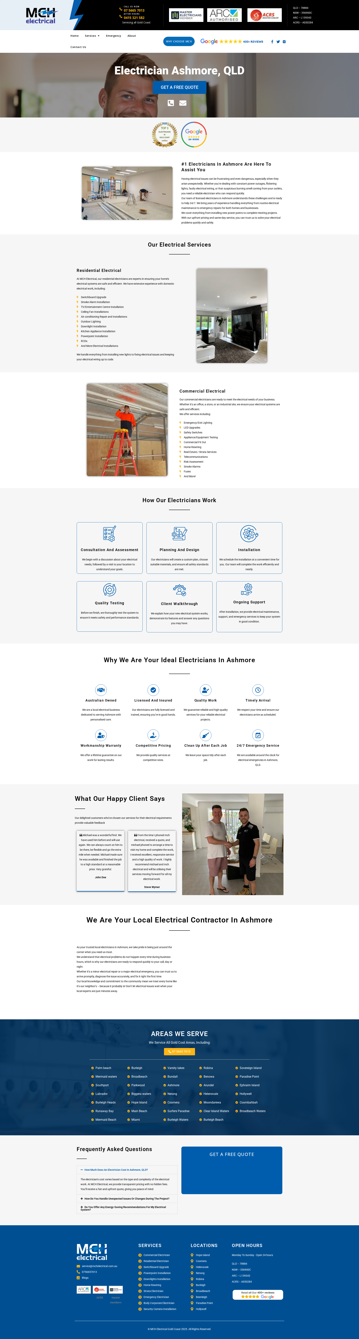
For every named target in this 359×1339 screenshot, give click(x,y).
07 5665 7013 (134, 10)
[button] (127, 1170)
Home (74, 35)
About (132, 35)
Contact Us (78, 47)
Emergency (113, 35)
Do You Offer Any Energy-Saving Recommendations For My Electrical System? (123, 1208)
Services (90, 35)
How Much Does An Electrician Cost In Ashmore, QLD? (116, 1169)
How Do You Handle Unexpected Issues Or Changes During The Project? (127, 1198)
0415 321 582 (134, 17)
